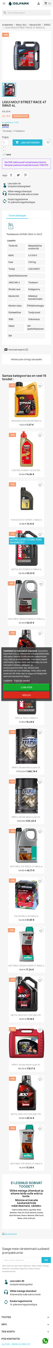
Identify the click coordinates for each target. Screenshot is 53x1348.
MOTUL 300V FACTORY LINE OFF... (26, 1015)
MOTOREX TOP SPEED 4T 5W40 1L (26, 1163)
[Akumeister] (26, 1234)
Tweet (18, 175)
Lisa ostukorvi (27, 142)
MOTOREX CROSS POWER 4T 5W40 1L (26, 965)
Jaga (11, 175)
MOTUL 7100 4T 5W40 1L (26, 718)
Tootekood (12, 234)
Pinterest (25, 175)
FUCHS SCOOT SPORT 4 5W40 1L (26, 519)
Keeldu (26, 695)
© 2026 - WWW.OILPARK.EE (16, 1344)
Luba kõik (26, 687)
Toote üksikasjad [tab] (17, 215)
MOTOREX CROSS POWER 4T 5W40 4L (26, 619)
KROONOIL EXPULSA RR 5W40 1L (26, 420)
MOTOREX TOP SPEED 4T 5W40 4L (26, 866)
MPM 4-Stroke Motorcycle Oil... (26, 767)
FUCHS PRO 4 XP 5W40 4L (26, 916)
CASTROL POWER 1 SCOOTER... (27, 470)
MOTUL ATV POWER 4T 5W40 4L (26, 569)
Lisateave (7, 680)
